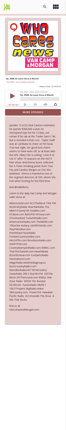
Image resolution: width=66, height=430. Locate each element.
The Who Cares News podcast (20, 82)
